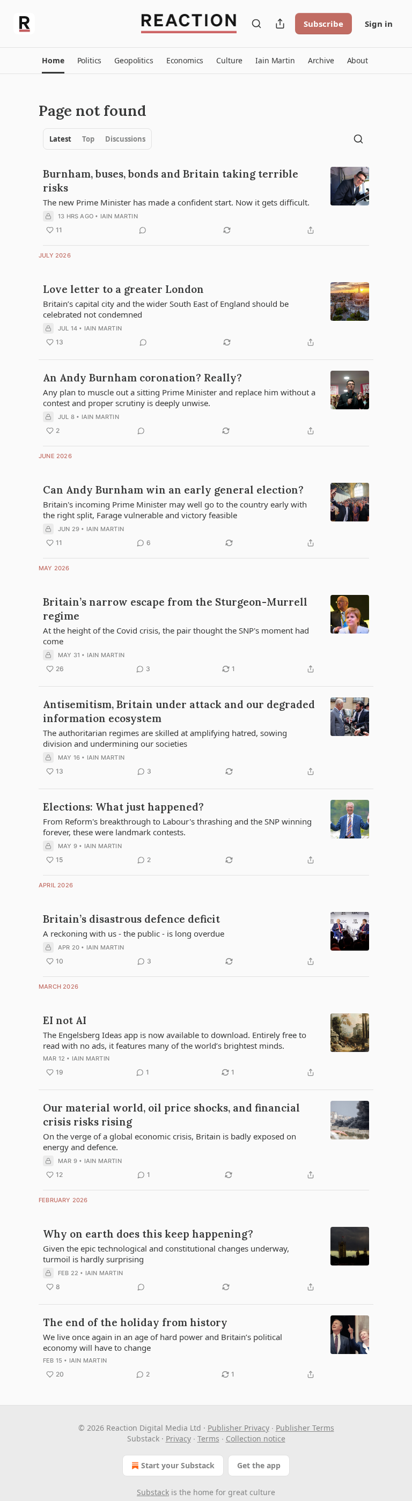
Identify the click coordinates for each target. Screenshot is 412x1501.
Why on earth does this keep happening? (148, 1233)
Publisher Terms (305, 1428)
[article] (206, 202)
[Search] (256, 23)
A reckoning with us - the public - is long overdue (133, 933)
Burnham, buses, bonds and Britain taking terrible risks (170, 180)
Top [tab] (88, 139)
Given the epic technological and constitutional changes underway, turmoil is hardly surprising (166, 1253)
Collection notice (255, 1438)
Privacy (178, 1438)
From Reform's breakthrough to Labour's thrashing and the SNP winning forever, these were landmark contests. (177, 826)
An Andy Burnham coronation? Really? (142, 377)
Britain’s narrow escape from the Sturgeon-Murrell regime (175, 608)
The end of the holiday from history (135, 1322)
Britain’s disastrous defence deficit (131, 919)
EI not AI (64, 1020)
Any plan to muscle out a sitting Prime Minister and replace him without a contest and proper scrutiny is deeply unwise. (179, 397)
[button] (52, 60)
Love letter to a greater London (123, 289)
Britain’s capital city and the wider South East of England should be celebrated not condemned (166, 309)
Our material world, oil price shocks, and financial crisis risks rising (171, 1114)
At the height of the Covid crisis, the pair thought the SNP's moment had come (176, 635)
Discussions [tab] (125, 139)
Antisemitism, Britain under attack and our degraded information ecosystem (179, 711)
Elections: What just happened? (123, 806)
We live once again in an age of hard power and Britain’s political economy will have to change (162, 1342)
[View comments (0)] (143, 230)
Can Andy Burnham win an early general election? (173, 489)
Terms (208, 1438)
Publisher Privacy (238, 1428)
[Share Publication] (280, 23)
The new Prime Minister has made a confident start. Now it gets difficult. (176, 202)
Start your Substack (178, 1465)
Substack (153, 1492)
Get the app (259, 1465)
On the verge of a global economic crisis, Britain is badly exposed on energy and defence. (169, 1141)
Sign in (379, 23)
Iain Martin (119, 216)
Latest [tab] (60, 139)
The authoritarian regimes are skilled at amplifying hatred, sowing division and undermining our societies (165, 738)
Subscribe (323, 23)
